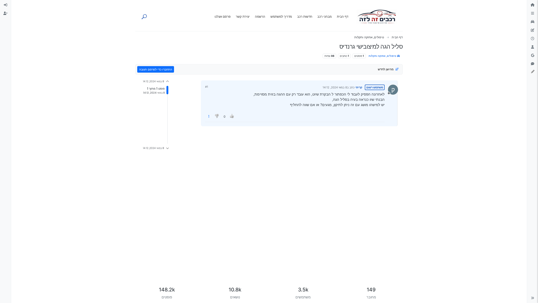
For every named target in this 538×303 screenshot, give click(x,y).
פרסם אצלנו (223, 17)
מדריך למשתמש (281, 17)
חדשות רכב (304, 17)
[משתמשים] (532, 47)
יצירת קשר (243, 17)
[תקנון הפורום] (532, 13)
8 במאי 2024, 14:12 (335, 87)
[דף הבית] (532, 5)
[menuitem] (5, 5)
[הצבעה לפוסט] (232, 116)
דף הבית (342, 17)
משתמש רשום (374, 87)
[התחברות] (5, 5)
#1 (206, 86)
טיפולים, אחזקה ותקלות (383, 55)
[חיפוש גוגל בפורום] (532, 55)
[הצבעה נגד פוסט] (217, 116)
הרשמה (260, 17)
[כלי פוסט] (209, 116)
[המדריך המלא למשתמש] (532, 30)
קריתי (358, 87)
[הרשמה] (5, 13)
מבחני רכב (324, 17)
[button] (532, 298)
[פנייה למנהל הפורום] (532, 64)
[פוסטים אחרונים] (532, 38)
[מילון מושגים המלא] (532, 22)
